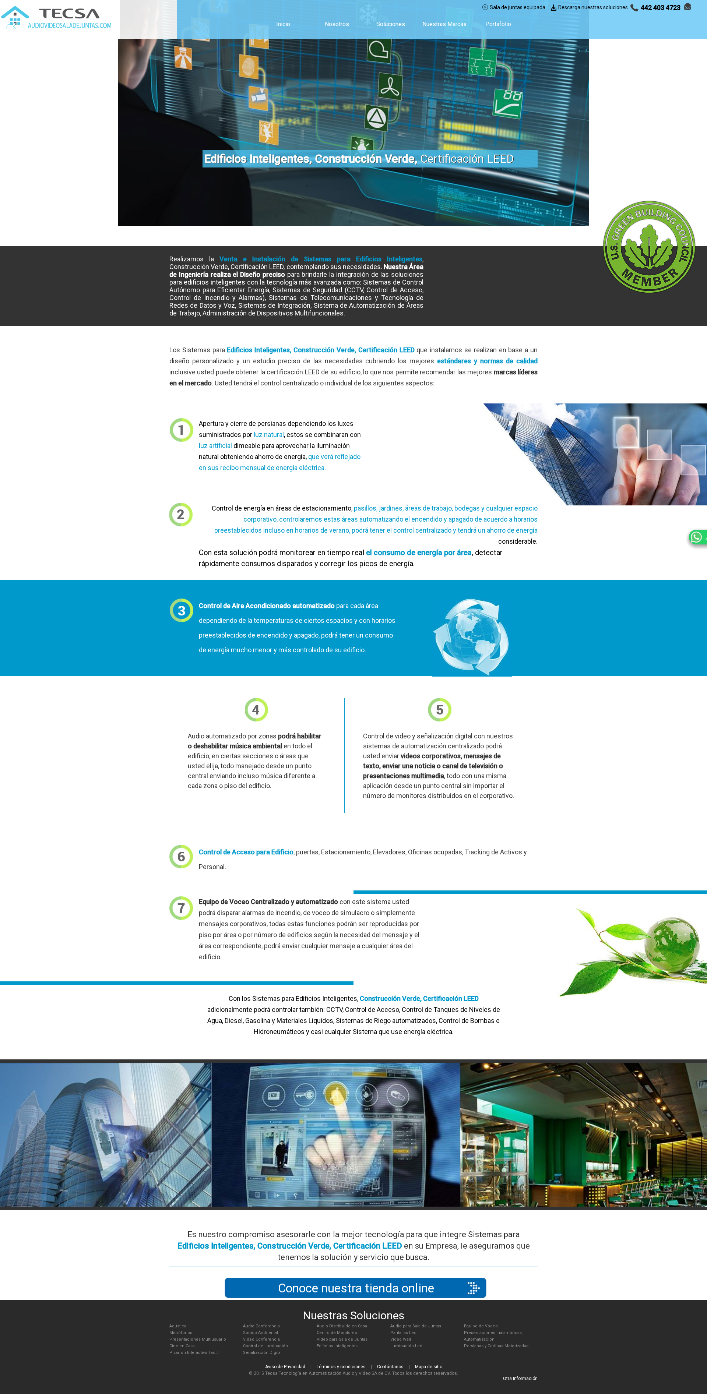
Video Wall (400, 1339)
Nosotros (337, 24)
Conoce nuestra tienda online (356, 1288)
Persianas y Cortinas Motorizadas (496, 1346)
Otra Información (520, 1378)
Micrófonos (180, 1332)
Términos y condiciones (341, 1366)
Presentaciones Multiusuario (197, 1339)
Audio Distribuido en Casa (342, 1326)
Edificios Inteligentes (337, 1346)
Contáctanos (390, 1366)
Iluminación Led (406, 1346)
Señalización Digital (262, 1352)
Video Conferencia (261, 1339)
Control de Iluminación (265, 1346)
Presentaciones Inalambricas (493, 1332)
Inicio (283, 24)
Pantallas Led (403, 1332)
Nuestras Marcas (444, 24)
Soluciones (390, 24)
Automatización (479, 1339)
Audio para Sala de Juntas (415, 1326)
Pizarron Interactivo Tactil (194, 1352)
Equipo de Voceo (481, 1326)
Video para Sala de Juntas (342, 1339)
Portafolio (498, 24)
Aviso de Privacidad (285, 1366)
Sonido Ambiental (260, 1332)
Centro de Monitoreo (337, 1332)
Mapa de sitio (428, 1366)
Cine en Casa (182, 1346)
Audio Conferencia (261, 1326)
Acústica (177, 1326)
